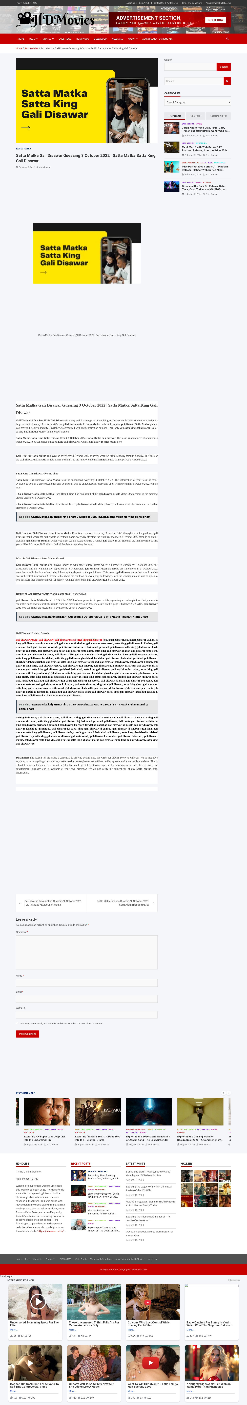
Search (168, 60)
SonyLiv (181, 1132)
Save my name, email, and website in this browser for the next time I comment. (61, 1023)
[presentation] (223, 1093)
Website (20, 1008)
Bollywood (100, 38)
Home (21, 38)
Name (20, 976)
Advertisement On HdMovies (218, 3)
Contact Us (158, 3)
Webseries (117, 38)
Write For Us (172, 3)
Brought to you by (98, 1171)
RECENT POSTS (81, 1163)
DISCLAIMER (144, 3)
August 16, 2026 (34, 1144)
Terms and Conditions (192, 3)
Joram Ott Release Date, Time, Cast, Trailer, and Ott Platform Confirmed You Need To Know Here (205, 131)
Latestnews (65, 38)
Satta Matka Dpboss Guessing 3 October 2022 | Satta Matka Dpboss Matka (123, 903)
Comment (22, 932)
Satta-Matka (23, 148)
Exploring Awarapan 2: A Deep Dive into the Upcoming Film (45, 1138)
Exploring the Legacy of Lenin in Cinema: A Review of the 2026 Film (103, 1196)
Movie (199, 123)
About (131, 38)
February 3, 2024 (193, 155)
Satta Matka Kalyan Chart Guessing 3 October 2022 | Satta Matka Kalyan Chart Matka (53, 903)
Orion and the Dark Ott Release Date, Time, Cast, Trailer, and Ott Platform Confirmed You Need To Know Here (203, 189)
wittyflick (152, 1259)
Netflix (207, 182)
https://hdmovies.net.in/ (51, 1231)
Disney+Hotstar (190, 162)
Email (19, 992)
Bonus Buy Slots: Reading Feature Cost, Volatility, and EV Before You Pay (104, 1178)
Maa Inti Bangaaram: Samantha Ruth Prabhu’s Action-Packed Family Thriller (103, 1213)
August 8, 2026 (136, 1144)
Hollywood (82, 38)
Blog (26, 1129)
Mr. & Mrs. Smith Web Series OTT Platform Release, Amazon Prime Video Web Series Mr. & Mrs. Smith (205, 150)
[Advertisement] (87, 197)
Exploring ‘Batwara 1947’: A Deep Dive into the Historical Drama (97, 1138)
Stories (47, 38)
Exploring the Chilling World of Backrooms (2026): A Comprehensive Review (199, 1140)
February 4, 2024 (193, 135)
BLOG (32, 38)
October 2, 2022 (27, 167)
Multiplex (29, 1132)
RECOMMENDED (25, 1093)
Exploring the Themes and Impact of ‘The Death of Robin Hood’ (104, 1230)
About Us (131, 3)
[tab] (174, 116)
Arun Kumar (45, 167)
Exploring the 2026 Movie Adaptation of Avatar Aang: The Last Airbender (148, 1138)
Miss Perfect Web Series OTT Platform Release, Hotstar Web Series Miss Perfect (205, 170)
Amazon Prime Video (136, 1129)
